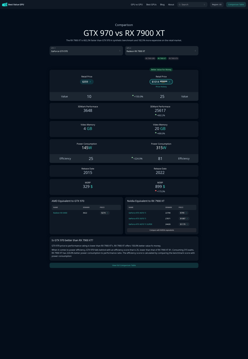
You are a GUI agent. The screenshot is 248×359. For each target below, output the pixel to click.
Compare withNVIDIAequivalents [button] (162, 230)
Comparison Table (236, 4)
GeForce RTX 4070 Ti (137, 213)
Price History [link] (161, 86)
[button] (87, 81)
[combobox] (192, 4)
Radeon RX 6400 (60, 213)
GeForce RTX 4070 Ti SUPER (140, 224)
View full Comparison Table (124, 265)
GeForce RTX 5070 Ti (137, 218)
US (217, 4)
